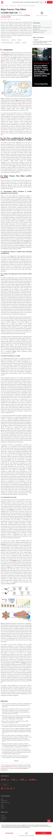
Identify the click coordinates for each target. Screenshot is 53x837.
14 (24, 77)
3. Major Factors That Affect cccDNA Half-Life (42, 44)
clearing (14, 351)
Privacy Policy (4, 770)
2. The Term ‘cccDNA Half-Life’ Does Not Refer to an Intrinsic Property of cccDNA (42, 42)
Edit (20, 12)
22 (14, 215)
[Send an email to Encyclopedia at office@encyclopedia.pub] (2, 788)
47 (17, 662)
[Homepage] (2, 2)
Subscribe (5, 784)
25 (28, 241)
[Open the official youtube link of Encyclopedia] (11, 788)
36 (5, 385)
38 (5, 426)
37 (13, 412)
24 (25, 238)
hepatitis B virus (6, 54)
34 (14, 352)
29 (26, 279)
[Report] (19, 19)
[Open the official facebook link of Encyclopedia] (14, 788)
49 (7, 665)
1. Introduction (36, 39)
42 (4, 507)
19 (30, 155)
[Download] (14, 19)
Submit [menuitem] (49, 2)
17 (3, 116)
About (36, 2)
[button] (11, 19)
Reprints (29, 2)
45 (14, 583)
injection (12, 509)
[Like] (4, 19)
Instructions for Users (5, 802)
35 (3, 374)
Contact (2, 806)
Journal (24, 2)
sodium (17, 100)
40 (8, 461)
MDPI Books (3, 817)
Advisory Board (4, 800)
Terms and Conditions (22, 768)
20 (1, 160)
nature (14, 165)
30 (7, 305)
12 (22, 77)
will (26, 182)
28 (18, 259)
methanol (23, 662)
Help (2, 804)
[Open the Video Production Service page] (48, 821)
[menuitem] (45, 2)
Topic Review (13, 5)
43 (11, 529)
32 (30, 346)
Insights (32, 2)
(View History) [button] (44, 30)
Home (2, 5)
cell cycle (3, 370)
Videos (17, 2)
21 (27, 198)
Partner (2, 807)
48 (18, 662)
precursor (3, 60)
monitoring (3, 544)
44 (13, 583)
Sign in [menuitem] (41, 2)
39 (1, 431)
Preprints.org (3, 818)
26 (6, 245)
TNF (18, 242)
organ (12, 256)
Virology (39, 25)
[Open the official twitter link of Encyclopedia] (5, 788)
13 (23, 77)
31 (30, 364)
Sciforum (3, 815)
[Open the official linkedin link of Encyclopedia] (8, 788)
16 (27, 77)
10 (1, 72)
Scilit (2, 820)
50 (8, 665)
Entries (14, 2)
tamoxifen (14, 560)
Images (21, 2)
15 (26, 77)
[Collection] (1, 19)
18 (6, 117)
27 (20, 248)
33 (1, 347)
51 (26, 670)
